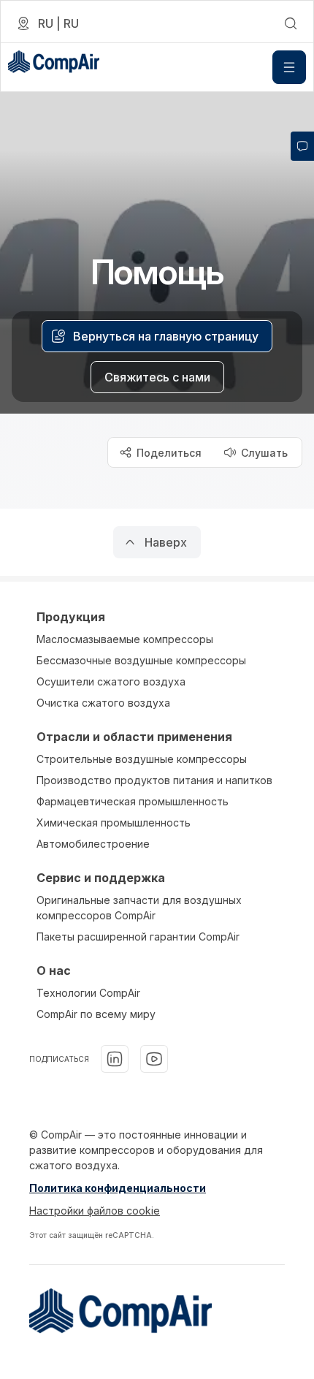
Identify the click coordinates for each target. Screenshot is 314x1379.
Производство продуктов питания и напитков (154, 780)
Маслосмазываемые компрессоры (125, 639)
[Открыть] (289, 67)
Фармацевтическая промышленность (133, 801)
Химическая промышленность (114, 822)
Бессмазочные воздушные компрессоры (141, 660)
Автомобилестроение (93, 843)
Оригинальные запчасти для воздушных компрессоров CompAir (139, 908)
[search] (290, 23)
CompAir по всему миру (96, 1014)
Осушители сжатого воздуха (111, 681)
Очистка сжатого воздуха (103, 702)
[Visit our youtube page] (154, 1059)
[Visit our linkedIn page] (115, 1059)
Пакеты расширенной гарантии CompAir (138, 936)
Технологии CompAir (88, 993)
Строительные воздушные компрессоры (142, 759)
